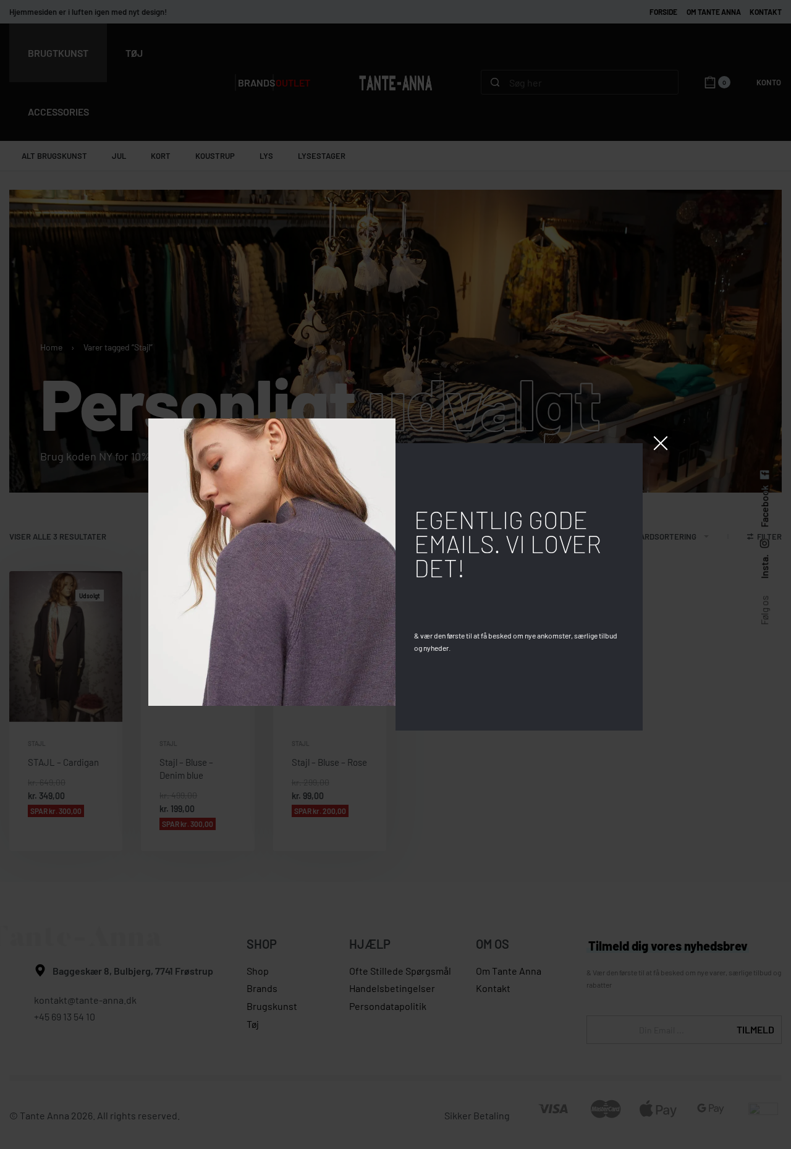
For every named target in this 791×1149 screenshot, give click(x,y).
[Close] (660, 443)
